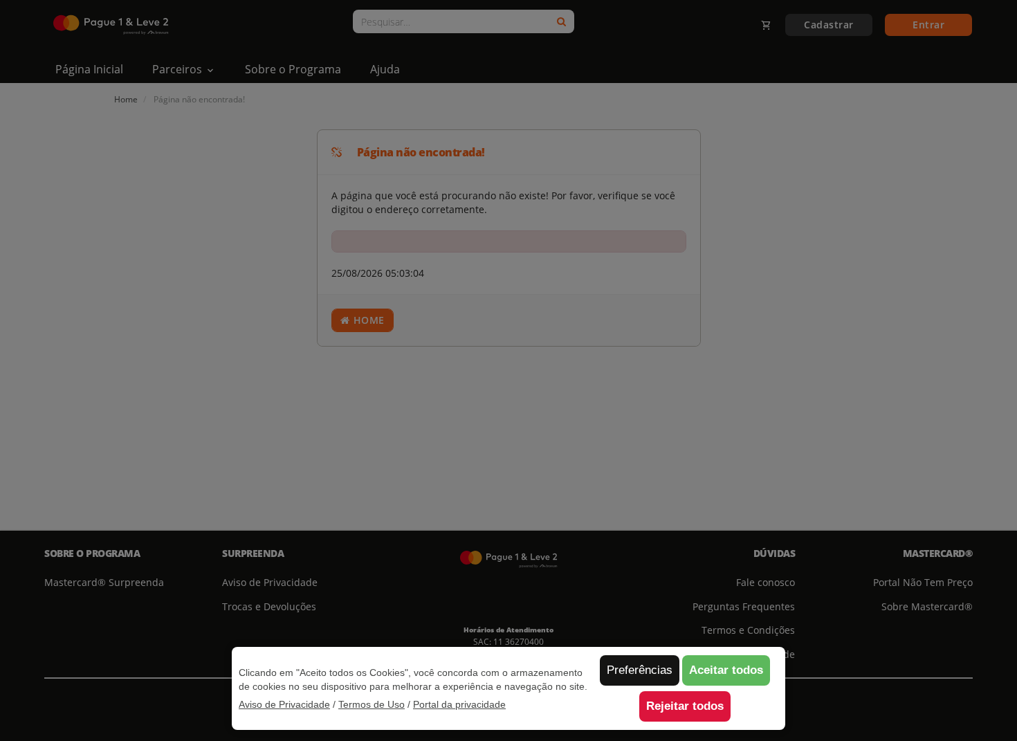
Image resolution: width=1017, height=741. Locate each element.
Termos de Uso (371, 704)
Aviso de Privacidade (284, 704)
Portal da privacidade (459, 704)
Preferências (639, 670)
